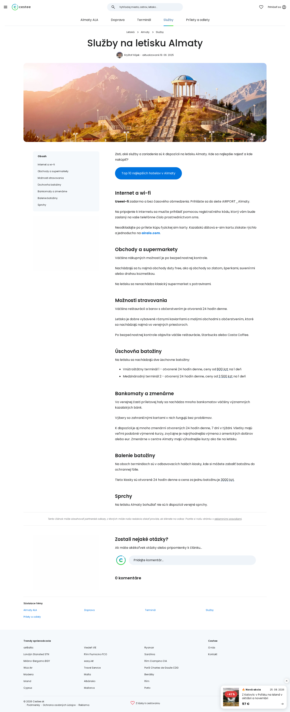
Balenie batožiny (48, 198)
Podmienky (33, 705)
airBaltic (28, 647)
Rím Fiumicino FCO (95, 654)
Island (27, 681)
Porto (147, 687)
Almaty (145, 32)
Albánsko (89, 681)
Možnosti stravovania (51, 178)
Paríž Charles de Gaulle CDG (161, 667)
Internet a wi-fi (46, 164)
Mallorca (89, 687)
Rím (146, 681)
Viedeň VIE (90, 647)
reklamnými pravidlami (228, 519)
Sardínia (149, 654)
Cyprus (27, 687)
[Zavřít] (286, 680)
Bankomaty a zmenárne (52, 191)
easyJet (89, 661)
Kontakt (212, 654)
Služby (168, 20)
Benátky (149, 674)
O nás (211, 647)
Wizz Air (27, 667)
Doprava (117, 20)
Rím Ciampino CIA (155, 661)
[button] (5, 7)
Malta (87, 674)
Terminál (144, 20)
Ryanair (149, 647)
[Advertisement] (66, 243)
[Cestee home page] (21, 7)
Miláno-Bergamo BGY (36, 661)
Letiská (130, 32)
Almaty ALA (89, 20)
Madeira (28, 674)
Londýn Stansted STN (36, 654)
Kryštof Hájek (131, 55)
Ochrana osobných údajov (59, 705)
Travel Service (92, 667)
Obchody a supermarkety (53, 171)
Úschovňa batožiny (49, 184)
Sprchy (42, 204)
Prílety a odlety (198, 20)
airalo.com (150, 233)
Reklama (84, 705)
